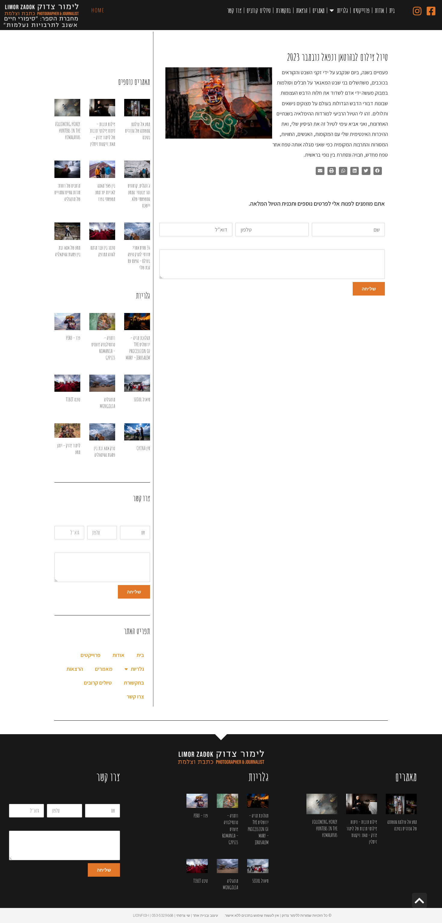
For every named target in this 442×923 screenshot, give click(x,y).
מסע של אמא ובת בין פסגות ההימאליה (67, 250)
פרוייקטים (361, 10)
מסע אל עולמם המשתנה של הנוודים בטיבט (137, 130)
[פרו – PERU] (67, 321)
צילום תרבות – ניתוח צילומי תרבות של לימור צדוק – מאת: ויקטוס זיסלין (102, 134)
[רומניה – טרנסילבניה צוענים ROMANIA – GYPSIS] (102, 321)
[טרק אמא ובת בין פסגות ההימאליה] (102, 431)
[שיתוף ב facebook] (377, 171)
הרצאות (301, 10)
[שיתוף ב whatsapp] (343, 171)
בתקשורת (283, 10)
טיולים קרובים (259, 10)
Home (98, 10)
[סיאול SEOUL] (137, 383)
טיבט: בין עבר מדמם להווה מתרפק (103, 250)
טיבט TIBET (73, 399)
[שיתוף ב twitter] (366, 171)
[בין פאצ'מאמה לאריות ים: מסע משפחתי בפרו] (102, 169)
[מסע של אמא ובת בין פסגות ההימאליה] (67, 231)
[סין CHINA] (137, 431)
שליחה (369, 289)
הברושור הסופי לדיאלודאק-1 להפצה (361, 183)
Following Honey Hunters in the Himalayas (67, 130)
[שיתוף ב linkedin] (354, 171)
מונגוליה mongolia (107, 402)
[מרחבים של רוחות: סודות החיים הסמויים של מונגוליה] (67, 169)
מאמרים (318, 10)
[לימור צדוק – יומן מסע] (67, 430)
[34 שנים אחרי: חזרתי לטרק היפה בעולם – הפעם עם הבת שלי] (137, 231)
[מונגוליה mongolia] (102, 383)
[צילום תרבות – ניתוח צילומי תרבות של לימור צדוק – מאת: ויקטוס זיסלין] (102, 107)
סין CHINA (143, 448)
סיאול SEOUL (142, 399)
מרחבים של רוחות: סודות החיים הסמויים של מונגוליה (67, 192)
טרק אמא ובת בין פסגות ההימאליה (104, 451)
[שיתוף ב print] (331, 171)
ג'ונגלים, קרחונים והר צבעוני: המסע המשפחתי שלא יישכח (139, 195)
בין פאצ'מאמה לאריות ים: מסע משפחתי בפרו (105, 192)
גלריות (342, 10)
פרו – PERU (73, 338)
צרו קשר (234, 10)
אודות (379, 10)
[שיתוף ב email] (320, 171)
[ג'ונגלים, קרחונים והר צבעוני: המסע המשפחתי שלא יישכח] (137, 169)
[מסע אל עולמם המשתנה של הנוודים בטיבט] (137, 107)
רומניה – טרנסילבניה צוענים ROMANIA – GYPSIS (103, 348)
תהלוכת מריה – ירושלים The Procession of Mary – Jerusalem (138, 348)
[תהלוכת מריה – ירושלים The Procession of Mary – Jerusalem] (137, 321)
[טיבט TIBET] (67, 383)
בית (392, 10)
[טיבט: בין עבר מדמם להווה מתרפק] (102, 231)
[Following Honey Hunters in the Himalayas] (67, 107)
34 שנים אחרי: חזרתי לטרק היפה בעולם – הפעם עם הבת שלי (139, 257)
